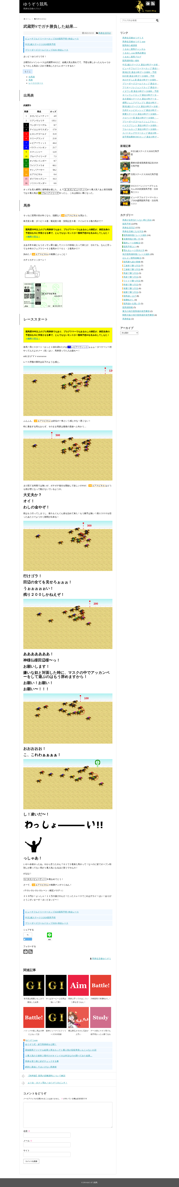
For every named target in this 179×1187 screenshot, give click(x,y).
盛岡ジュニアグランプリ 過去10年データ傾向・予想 (146, 103)
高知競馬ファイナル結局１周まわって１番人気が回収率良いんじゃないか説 (60, 1050)
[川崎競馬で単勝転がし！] (100, 985)
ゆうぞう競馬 (35, 4)
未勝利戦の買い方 (131, 239)
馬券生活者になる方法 (132, 231)
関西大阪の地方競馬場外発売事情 (138, 315)
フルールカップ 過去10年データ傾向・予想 (142, 129)
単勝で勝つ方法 (130, 288)
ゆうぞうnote (32, 1040)
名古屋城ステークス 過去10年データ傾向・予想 (144, 99)
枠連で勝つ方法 (130, 285)
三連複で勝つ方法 (131, 269)
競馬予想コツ (129, 247)
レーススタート (36, 83)
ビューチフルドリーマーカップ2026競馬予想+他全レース (52, 39)
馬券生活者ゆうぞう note (133, 41)
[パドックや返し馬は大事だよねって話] (33, 1017)
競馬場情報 (127, 307)
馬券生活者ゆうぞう (101, 958)
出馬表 (32, 77)
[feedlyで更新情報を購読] (148, 3)
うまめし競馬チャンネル (133, 49)
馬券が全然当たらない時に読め (137, 220)
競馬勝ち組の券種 (131, 262)
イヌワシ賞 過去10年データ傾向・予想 (140, 91)
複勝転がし (128, 300)
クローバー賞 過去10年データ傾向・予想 (141, 118)
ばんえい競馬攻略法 (131, 258)
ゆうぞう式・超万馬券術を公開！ (41, 1044)
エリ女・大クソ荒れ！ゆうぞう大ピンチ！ (47, 1083)
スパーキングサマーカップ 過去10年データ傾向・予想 (147, 133)
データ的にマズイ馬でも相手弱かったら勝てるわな (101, 1034)
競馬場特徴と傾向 (130, 60)
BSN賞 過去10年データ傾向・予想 (138, 76)
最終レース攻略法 (131, 243)
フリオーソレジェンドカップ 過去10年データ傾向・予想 (148, 87)
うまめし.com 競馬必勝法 (134, 53)
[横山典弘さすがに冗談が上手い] (78, 1017)
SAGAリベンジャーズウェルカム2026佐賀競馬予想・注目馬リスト (144, 189)
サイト (26, 1150)
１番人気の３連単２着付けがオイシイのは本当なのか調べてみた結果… (58, 1056)
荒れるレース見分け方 (133, 250)
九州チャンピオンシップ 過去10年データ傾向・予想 (146, 110)
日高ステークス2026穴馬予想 (144, 174)
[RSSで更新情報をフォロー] (153, 3)
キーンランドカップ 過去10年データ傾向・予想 (144, 95)
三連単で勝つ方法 (131, 266)
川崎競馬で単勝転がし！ (101, 999)
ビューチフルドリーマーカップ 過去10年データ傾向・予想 (149, 68)
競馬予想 (126, 224)
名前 (26, 1131)
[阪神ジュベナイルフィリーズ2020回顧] (56, 1017)
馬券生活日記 (104, 33)
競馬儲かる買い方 (131, 304)
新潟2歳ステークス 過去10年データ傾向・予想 (144, 106)
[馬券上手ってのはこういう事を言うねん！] (78, 985)
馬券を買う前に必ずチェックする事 (42, 1061)
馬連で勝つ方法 (130, 273)
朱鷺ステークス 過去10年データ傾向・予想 (142, 114)
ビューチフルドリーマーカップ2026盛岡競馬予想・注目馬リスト (144, 200)
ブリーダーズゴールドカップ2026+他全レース (46, 50)
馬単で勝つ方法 (130, 277)
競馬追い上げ (129, 296)
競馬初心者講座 (129, 45)
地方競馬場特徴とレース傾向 (136, 254)
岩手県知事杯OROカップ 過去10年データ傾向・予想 (147, 137)
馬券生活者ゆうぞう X (132, 38)
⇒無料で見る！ (33, 237)
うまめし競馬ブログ (131, 57)
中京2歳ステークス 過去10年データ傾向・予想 (144, 65)
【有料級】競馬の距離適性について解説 (46, 1076)
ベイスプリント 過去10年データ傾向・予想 (142, 125)
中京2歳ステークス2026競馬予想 (40, 44)
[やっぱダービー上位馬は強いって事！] (56, 985)
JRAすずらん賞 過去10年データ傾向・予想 (142, 80)
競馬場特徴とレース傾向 (135, 235)
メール (27, 1141)
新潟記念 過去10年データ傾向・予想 (139, 72)
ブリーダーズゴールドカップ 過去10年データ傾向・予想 (148, 84)
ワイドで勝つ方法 (131, 281)
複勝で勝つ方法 (130, 292)
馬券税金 (126, 319)
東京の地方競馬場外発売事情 (136, 311)
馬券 (31, 80)
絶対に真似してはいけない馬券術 (41, 1067)
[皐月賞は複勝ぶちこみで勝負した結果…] (33, 985)
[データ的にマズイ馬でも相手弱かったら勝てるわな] (100, 1017)
